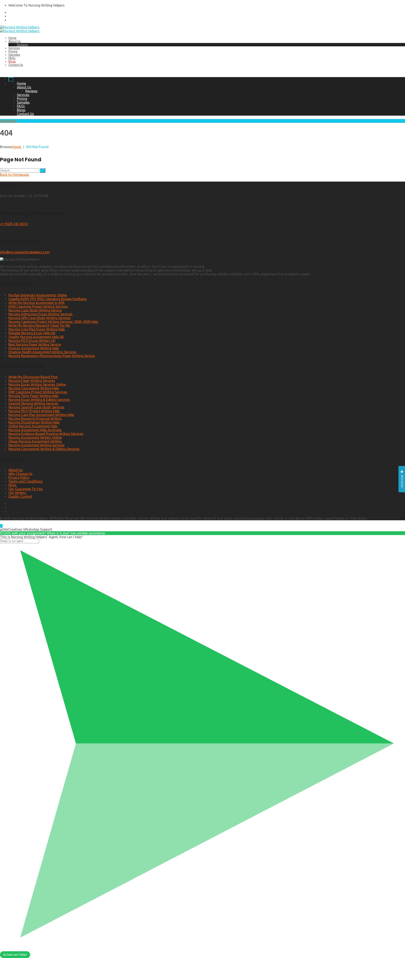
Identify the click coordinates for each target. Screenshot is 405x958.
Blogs (12, 61)
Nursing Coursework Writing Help (33, 388)
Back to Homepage (14, 175)
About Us (14, 41)
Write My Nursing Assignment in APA (36, 303)
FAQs (11, 58)
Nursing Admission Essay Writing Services (40, 314)
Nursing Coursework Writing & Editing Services (44, 449)
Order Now (8, 121)
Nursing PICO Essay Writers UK (31, 341)
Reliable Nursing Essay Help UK (31, 333)
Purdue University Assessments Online (37, 295)
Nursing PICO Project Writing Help (34, 411)
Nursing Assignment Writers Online (35, 437)
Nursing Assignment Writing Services (36, 445)
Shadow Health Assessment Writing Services (42, 352)
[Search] (42, 170)
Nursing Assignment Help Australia (35, 430)
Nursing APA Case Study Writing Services (39, 318)
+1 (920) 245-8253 (14, 224)
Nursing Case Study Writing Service (35, 310)
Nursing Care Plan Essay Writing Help (36, 329)
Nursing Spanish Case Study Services (36, 407)
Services (14, 48)
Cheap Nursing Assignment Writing (35, 441)
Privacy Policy (18, 477)
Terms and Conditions (25, 481)
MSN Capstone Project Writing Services (38, 306)
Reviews (22, 44)
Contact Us (15, 65)
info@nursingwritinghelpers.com (25, 252)
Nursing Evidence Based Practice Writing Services (45, 434)
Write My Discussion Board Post (33, 377)
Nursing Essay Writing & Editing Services (39, 399)
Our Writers (17, 493)
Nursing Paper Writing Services (31, 381)
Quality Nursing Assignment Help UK (36, 337)
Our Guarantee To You (25, 489)
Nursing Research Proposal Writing (35, 418)
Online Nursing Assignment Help (32, 426)
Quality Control (20, 496)
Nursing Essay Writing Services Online (37, 384)
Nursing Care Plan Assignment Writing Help (41, 415)
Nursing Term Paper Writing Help (33, 396)
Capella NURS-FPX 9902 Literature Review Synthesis (47, 299)
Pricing (13, 51)
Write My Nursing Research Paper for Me (39, 325)
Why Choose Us (20, 474)
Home (12, 38)
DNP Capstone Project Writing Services (37, 392)
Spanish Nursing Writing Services (33, 403)
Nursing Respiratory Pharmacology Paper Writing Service (51, 356)
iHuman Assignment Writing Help (33, 348)
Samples (14, 54)
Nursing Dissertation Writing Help (33, 422)
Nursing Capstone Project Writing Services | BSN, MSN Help (53, 322)
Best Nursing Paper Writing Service (34, 344)
